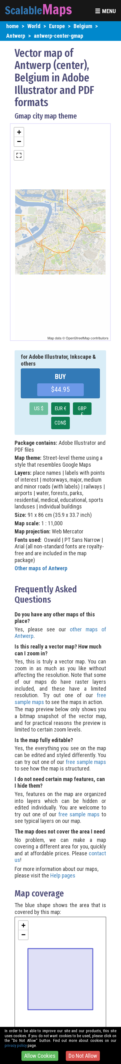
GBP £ (82, 410)
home (12, 26)
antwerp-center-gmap (58, 35)
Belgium (83, 26)
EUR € (60, 408)
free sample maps (86, 762)
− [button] (19, 141)
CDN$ (60, 423)
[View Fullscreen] (19, 155)
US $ (38, 408)
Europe (57, 26)
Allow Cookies (40, 1055)
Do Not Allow (83, 1055)
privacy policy (16, 1045)
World (33, 26)
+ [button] (19, 132)
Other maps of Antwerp (41, 568)
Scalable (23, 10)
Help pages (62, 875)
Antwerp (15, 35)
